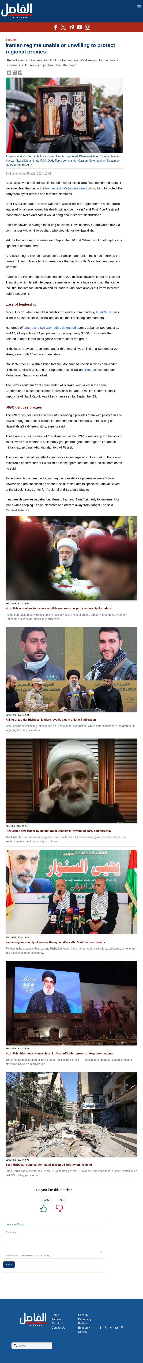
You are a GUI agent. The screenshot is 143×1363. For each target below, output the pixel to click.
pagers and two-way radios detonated (50, 327)
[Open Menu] (139, 7)
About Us (57, 1323)
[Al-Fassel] (16, 11)
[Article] (71, 558)
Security (11, 39)
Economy (84, 1327)
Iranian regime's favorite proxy (66, 188)
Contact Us (58, 1327)
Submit (9, 1264)
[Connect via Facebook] (9, 73)
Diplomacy (84, 1319)
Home (55, 1315)
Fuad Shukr (104, 312)
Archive (56, 1319)
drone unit (90, 370)
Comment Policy (15, 1224)
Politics (82, 1323)
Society (82, 1331)
